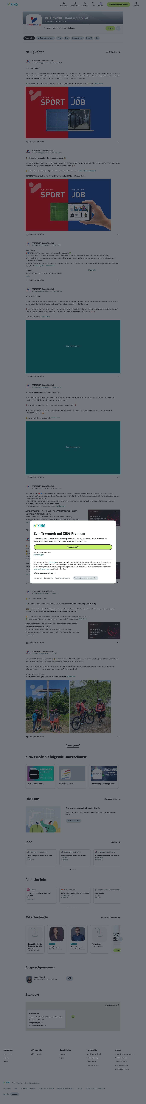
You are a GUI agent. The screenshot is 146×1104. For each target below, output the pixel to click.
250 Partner (53, 562)
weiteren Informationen (42, 569)
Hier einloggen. (39, 555)
